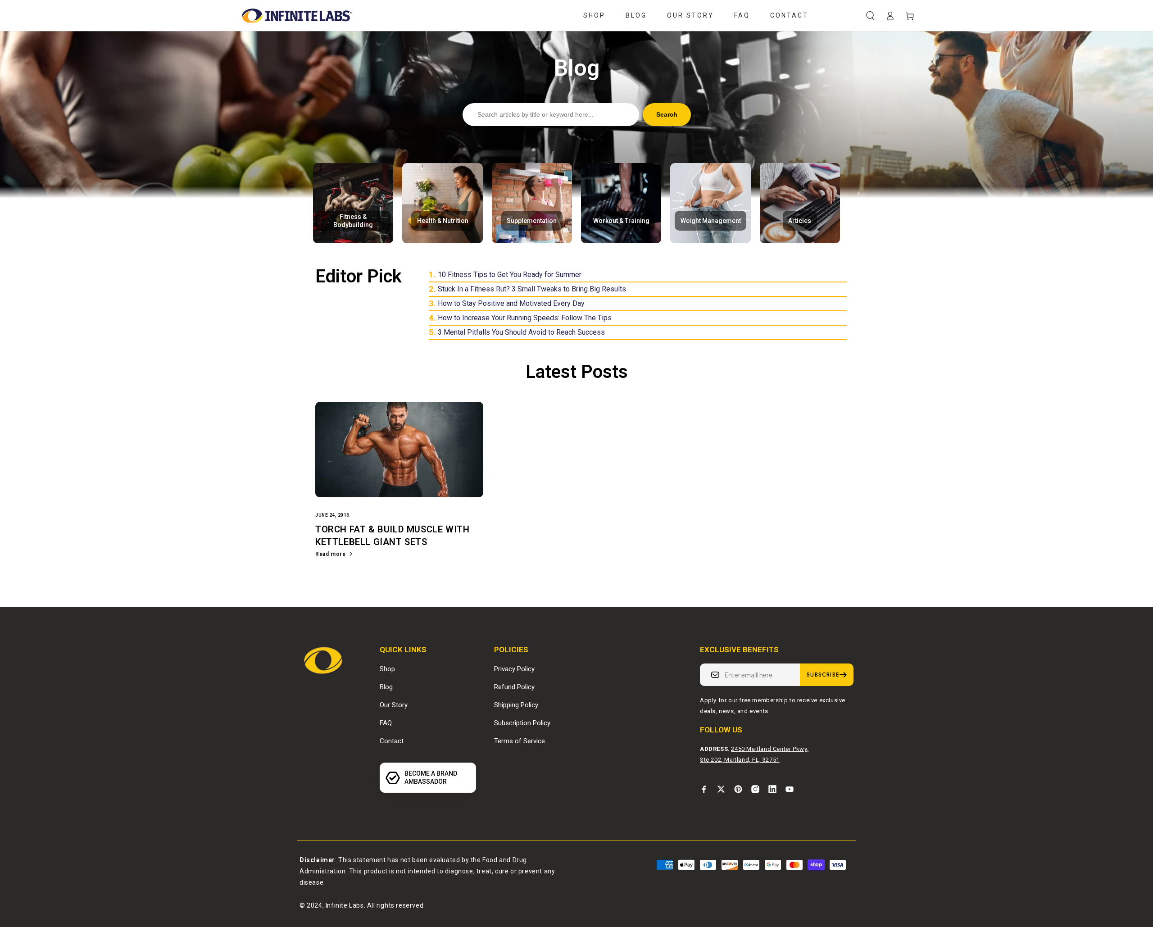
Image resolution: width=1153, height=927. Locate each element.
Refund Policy (514, 687)
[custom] (704, 789)
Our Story (394, 705)
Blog (386, 687)
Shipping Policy (516, 705)
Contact (392, 741)
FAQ (386, 723)
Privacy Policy (514, 669)
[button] (870, 16)
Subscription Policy (522, 723)
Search (666, 114)
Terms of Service (519, 741)
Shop (387, 669)
